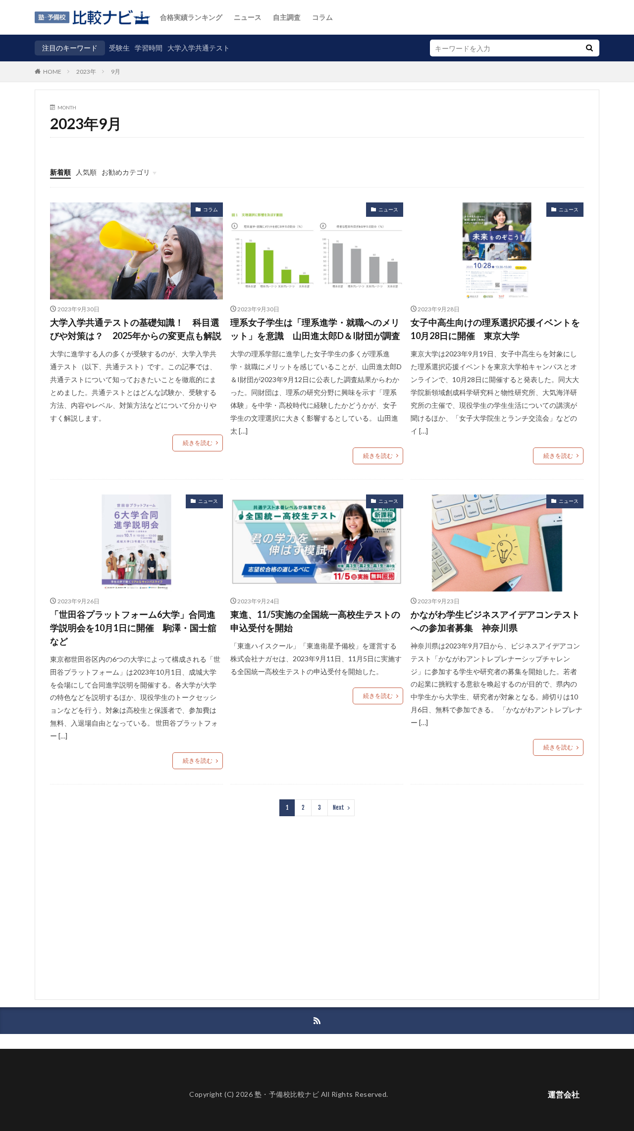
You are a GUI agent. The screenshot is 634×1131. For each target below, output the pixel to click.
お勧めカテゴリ (126, 172)
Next (338, 807)
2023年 (86, 71)
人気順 (86, 172)
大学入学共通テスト (198, 48)
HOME (52, 71)
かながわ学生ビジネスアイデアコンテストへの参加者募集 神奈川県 (495, 621)
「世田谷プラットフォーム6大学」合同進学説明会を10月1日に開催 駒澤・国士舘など (133, 627)
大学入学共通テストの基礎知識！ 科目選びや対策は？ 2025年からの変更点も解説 (135, 329)
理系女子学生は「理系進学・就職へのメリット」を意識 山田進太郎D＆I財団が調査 (315, 329)
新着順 (60, 172)
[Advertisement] (317, 915)
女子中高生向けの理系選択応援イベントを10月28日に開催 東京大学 (495, 329)
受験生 (119, 48)
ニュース (248, 17)
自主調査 (287, 17)
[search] (589, 48)
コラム (322, 17)
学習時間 (148, 48)
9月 (115, 71)
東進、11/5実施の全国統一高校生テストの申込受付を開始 (315, 621)
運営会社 (564, 1094)
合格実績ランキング (191, 17)
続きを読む (197, 442)
